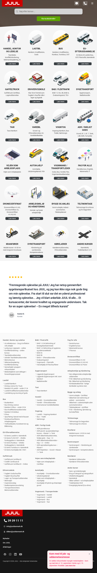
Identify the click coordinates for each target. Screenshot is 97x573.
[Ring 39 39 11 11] (85, 3)
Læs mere (12, 64)
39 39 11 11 (16, 521)
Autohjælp (39, 470)
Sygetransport (41, 371)
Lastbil (6, 380)
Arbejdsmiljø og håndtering (79, 371)
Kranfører (71, 430)
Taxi (37, 387)
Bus (4, 399)
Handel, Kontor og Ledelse (14, 340)
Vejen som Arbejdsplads (45, 458)
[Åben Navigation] (92, 3)
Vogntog (38, 411)
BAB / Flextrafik (41, 340)
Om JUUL (6, 543)
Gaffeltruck (7, 456)
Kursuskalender (49, 19)
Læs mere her (70, 565)
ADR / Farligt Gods (42, 425)
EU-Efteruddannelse (11, 432)
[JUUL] (11, 3)
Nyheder (6, 538)
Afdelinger (7, 547)
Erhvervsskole (8, 470)
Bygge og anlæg (74, 392)
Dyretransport (73, 442)
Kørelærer (72, 456)
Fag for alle (72, 340)
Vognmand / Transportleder (46, 491)
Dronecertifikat (74, 357)
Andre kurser (73, 468)
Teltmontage (73, 418)
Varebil (38, 397)
